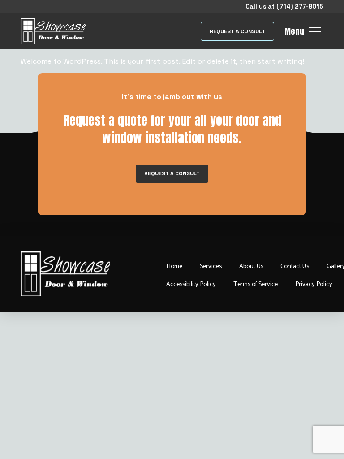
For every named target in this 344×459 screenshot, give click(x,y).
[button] (237, 31)
